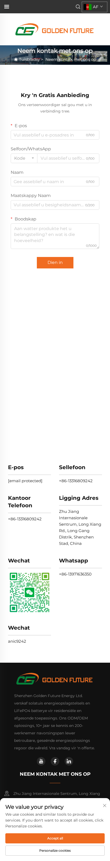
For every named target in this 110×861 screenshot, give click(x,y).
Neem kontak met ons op (70, 59)
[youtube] (41, 761)
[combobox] (24, 158)
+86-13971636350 (75, 574)
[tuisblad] (55, 28)
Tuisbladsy (29, 59)
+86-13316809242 (76, 480)
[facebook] (55, 761)
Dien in (55, 262)
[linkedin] (69, 761)
